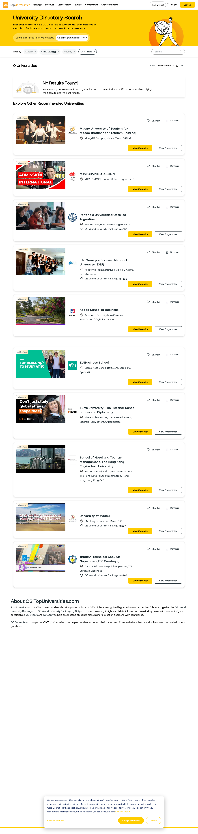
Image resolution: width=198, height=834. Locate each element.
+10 (132, 179)
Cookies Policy (122, 811)
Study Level (48, 51)
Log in (174, 4)
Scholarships (91, 4)
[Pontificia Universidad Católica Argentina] (72, 217)
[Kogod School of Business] (72, 312)
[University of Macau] (72, 518)
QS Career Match (20, 622)
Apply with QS (158, 5)
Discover (49, 4)
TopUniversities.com (22, 607)
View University (140, 148)
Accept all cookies (131, 820)
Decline (153, 820)
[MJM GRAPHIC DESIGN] (72, 176)
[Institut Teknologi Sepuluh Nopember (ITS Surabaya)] (72, 559)
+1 (130, 138)
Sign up (187, 4)
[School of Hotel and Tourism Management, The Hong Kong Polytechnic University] (72, 459)
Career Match (64, 4)
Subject (29, 51)
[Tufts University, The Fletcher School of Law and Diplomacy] (72, 410)
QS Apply (48, 614)
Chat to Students (109, 4)
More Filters (86, 51)
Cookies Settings (55, 820)
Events (78, 4)
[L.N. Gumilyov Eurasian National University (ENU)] (72, 262)
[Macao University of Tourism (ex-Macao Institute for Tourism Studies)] (72, 131)
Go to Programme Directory (71, 37)
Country (68, 51)
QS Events (32, 614)
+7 (94, 274)
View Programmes (168, 148)
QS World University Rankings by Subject (61, 611)
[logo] (16, 4)
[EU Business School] (72, 364)
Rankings (37, 4)
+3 (129, 224)
